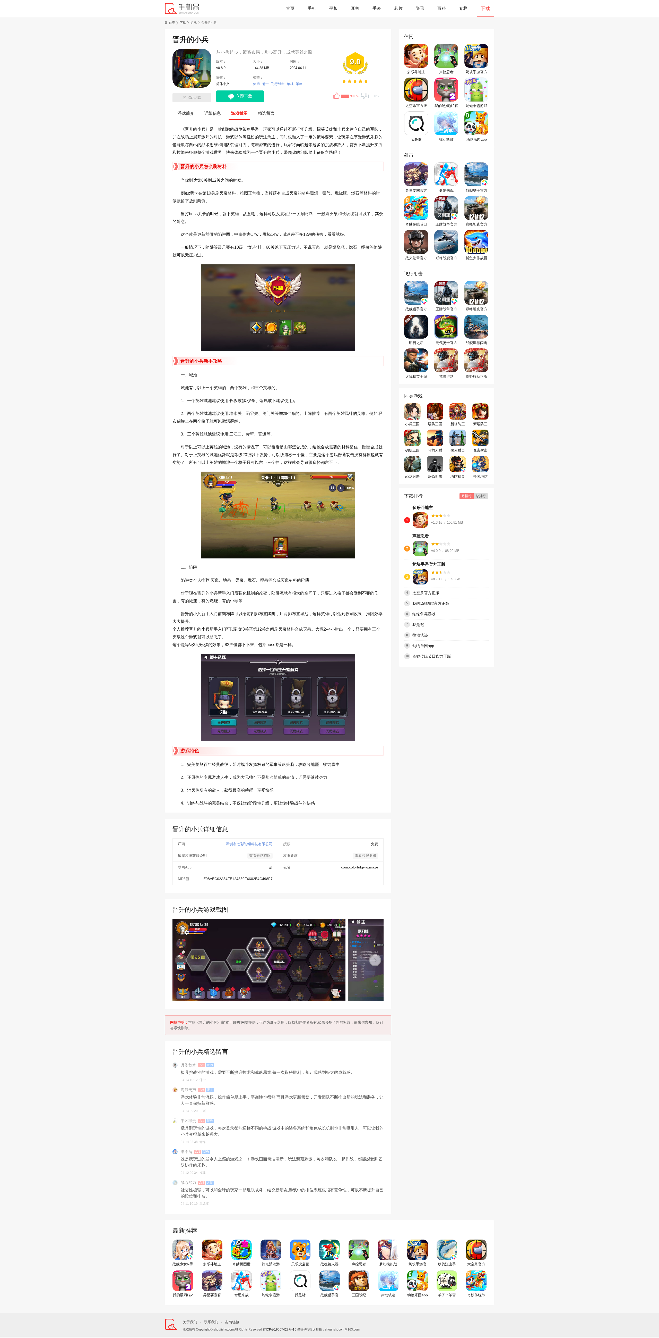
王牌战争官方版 (446, 224)
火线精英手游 (416, 376)
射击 (265, 84)
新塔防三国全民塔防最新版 (480, 424)
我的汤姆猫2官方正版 (446, 106)
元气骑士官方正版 (446, 343)
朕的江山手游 (447, 1264)
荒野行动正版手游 (476, 376)
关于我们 (190, 1322)
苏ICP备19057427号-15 (279, 1329)
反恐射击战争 (435, 476)
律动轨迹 (446, 139)
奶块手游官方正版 (476, 72)
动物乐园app (476, 139)
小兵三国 (412, 424)
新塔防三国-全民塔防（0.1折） (458, 424)
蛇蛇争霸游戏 (476, 106)
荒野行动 (446, 376)
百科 (441, 8)
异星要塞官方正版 (416, 190)
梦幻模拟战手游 (388, 1264)
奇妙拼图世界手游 (241, 1264)
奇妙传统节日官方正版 (416, 224)
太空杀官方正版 (416, 106)
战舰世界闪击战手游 (476, 343)
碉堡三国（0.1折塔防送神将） (412, 450)
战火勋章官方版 (416, 258)
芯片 (398, 8)
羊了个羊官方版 (447, 1295)
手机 (312, 8)
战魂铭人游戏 (329, 1264)
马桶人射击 (435, 450)
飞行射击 (277, 84)
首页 (290, 8)
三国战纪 (359, 1295)
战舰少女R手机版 (182, 1264)
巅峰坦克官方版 (476, 224)
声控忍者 (446, 72)
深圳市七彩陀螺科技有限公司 (249, 844)
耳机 (355, 8)
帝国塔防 (480, 476)
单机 (290, 84)
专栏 (463, 8)
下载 (485, 8)
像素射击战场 (457, 450)
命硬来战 (446, 190)
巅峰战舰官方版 (446, 258)
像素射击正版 (480, 450)
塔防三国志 (435, 424)
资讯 (420, 8)
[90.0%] (341, 96)
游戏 (193, 22)
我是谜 (416, 139)
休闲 (256, 84)
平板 (333, 8)
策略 (299, 84)
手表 (376, 8)
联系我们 (211, 1322)
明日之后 (416, 343)
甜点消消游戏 (271, 1264)
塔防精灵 (457, 476)
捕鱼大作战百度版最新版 (476, 258)
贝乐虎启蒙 (300, 1264)
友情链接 (232, 1322)
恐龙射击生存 (412, 476)
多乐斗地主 (416, 72)
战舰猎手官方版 (476, 190)
